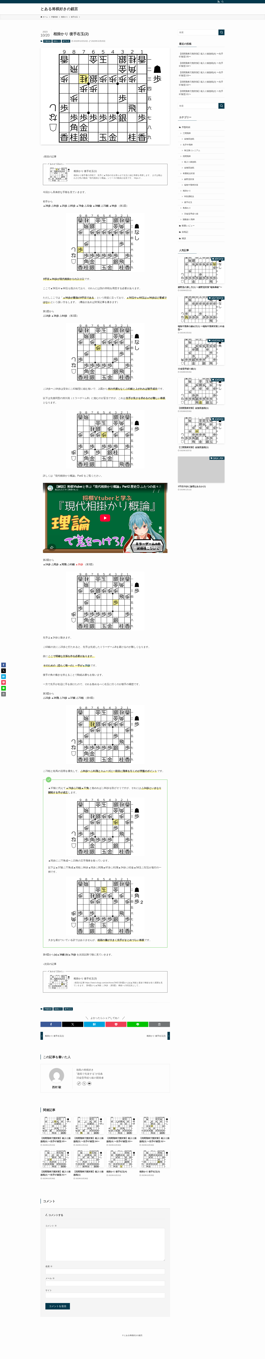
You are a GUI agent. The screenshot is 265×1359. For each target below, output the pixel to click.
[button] (50, 1024)
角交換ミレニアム (192, 150)
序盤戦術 (47, 41)
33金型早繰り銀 (191, 214)
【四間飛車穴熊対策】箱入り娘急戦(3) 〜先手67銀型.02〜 (201, 83)
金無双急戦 (189, 139)
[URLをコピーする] (159, 1024)
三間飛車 (187, 133)
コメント (51, 1225)
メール (50, 1278)
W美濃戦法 (189, 196)
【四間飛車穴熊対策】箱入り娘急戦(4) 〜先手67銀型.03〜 (201, 74)
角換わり (187, 208)
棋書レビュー (188, 225)
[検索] (223, 1)
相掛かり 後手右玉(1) (85, 171)
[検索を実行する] (221, 32)
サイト (48, 1290)
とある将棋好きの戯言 (59, 9)
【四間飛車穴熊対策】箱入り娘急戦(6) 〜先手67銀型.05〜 (201, 55)
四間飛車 (187, 156)
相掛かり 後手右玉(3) (85, 978)
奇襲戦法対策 (189, 173)
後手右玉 (66, 41)
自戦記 (185, 232)
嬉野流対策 (189, 179)
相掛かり (56, 41)
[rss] (219, 1)
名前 (48, 1266)
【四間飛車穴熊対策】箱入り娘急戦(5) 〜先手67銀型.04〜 (201, 64)
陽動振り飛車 (189, 219)
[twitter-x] (84, 1084)
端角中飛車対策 (191, 185)
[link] (79, 1084)
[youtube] (89, 1084)
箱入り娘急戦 (190, 162)
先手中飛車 (188, 145)
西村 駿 (56, 1087)
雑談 (184, 238)
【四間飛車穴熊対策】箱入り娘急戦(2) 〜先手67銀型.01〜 (201, 92)
